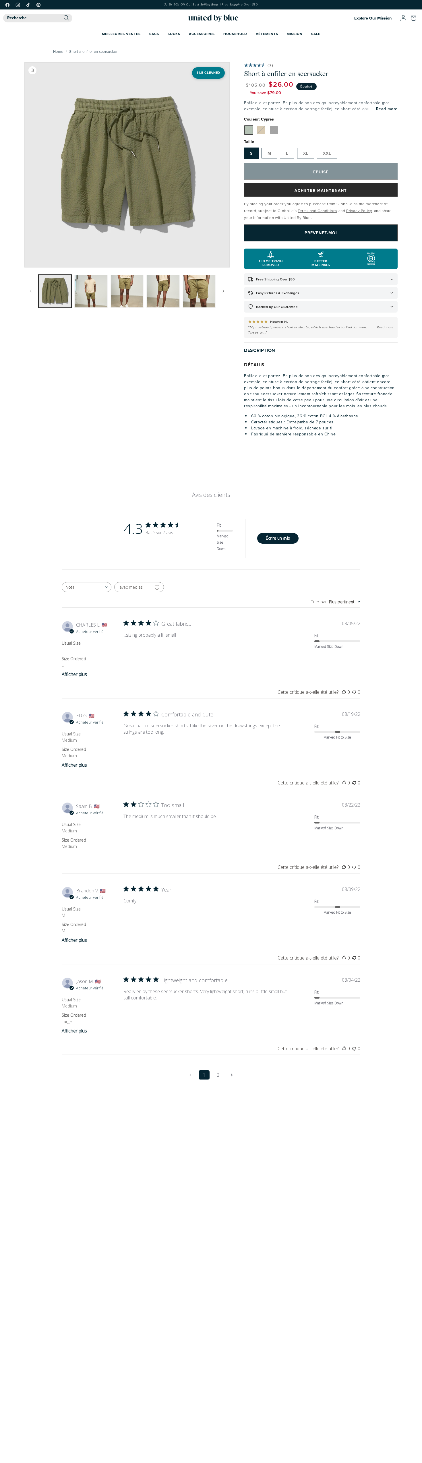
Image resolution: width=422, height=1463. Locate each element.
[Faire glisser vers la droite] (223, 291)
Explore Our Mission (373, 18)
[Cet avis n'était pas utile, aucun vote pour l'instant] (354, 692)
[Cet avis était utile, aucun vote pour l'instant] (344, 692)
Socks (174, 33)
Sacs (154, 33)
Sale (315, 33)
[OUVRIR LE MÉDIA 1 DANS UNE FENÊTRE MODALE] (127, 165)
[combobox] (37, 18)
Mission (295, 33)
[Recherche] (66, 17)
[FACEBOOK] (7, 5)
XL (305, 153)
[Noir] (273, 130)
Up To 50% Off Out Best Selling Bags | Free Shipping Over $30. (211, 4)
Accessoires (202, 33)
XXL (327, 153)
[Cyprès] (248, 130)
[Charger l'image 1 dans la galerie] (54, 291)
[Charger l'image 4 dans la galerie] (162, 291)
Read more (387, 109)
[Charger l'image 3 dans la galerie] (127, 291)
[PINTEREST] (38, 5)
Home (58, 51)
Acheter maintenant (321, 190)
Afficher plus (74, 674)
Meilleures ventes (121, 33)
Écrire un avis (278, 538)
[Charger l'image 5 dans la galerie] (199, 291)
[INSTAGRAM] (18, 5)
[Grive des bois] (261, 130)
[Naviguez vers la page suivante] (231, 1075)
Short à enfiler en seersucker (93, 51)
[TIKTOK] (28, 5)
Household (235, 33)
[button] (415, 18)
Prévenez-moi (321, 233)
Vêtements (267, 33)
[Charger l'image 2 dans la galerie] (90, 291)
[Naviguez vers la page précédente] (190, 1075)
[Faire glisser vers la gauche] (30, 291)
